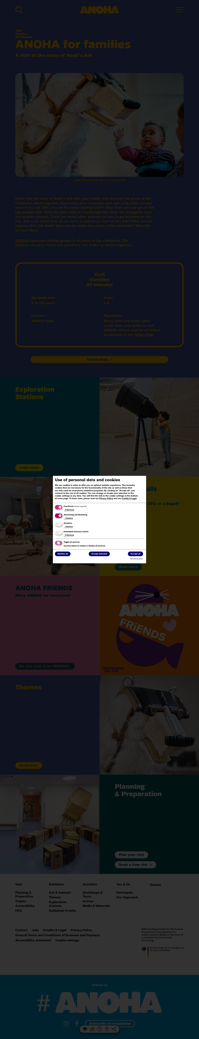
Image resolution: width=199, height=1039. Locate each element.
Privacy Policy (106, 499)
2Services (69, 510)
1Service (68, 518)
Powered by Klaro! (136, 558)
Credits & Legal (129, 499)
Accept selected (99, 554)
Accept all (135, 554)
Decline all (63, 554)
